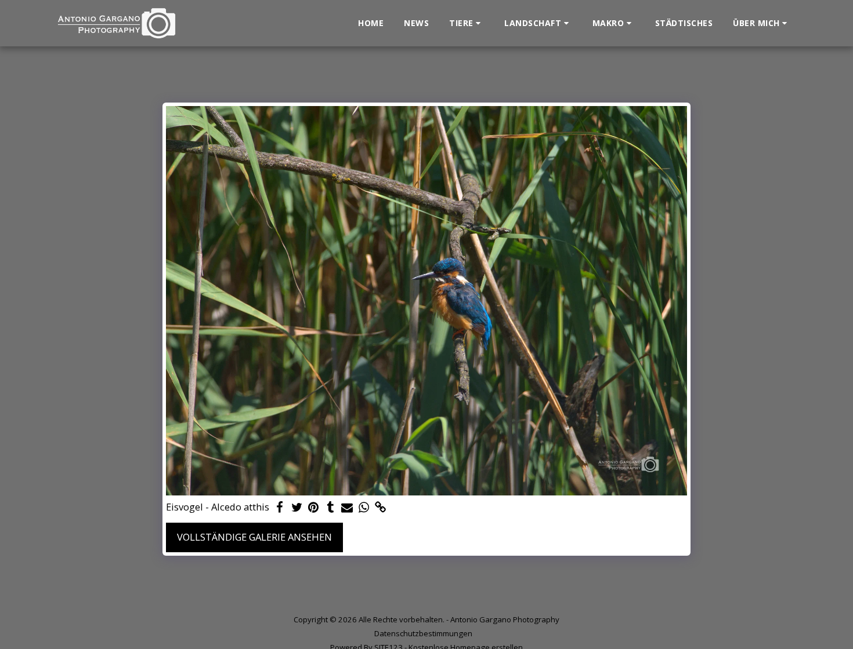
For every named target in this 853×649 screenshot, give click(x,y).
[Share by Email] (347, 507)
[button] (466, 23)
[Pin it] (314, 507)
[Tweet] (297, 507)
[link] (380, 507)
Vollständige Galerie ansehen (254, 537)
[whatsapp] (364, 507)
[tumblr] (330, 507)
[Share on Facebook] (280, 507)
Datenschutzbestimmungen (423, 633)
